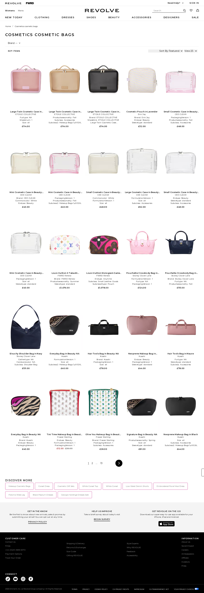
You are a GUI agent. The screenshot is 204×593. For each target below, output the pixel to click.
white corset (112, 486)
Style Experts (132, 543)
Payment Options (13, 554)
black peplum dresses (43, 495)
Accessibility (132, 555)
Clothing (42, 17)
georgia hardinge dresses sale (75, 495)
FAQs (7, 546)
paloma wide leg (17, 495)
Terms (74, 589)
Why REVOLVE (134, 547)
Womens (10, 11)
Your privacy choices (184, 589)
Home (8, 26)
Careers (185, 550)
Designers (172, 17)
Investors (186, 562)
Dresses (68, 17)
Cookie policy (101, 589)
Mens (21, 11)
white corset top (90, 486)
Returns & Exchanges (76, 547)
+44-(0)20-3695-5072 (15, 550)
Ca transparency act (159, 589)
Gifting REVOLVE (74, 555)
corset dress (44, 486)
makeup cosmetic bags (19, 486)
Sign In (194, 3)
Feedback (131, 551)
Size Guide (71, 551)
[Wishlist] (191, 10)
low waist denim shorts (137, 486)
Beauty (114, 17)
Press (184, 566)
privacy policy (37, 522)
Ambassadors (188, 554)
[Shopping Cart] (197, 10)
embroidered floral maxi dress (170, 486)
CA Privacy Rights (121, 589)
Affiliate (185, 558)
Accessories (141, 17)
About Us (186, 542)
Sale (195, 17)
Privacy (86, 589)
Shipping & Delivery (75, 543)
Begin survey (102, 519)
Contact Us (10, 542)
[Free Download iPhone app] (166, 526)
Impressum (139, 589)
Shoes (91, 17)
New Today (13, 17)
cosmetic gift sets (66, 486)
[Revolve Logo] (102, 12)
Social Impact (188, 546)
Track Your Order (13, 558)
